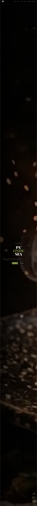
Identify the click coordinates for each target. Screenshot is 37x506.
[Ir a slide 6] (22, 504)
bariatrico (29, 1)
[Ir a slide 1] (14, 504)
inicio (15, 1)
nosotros (34, 1)
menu (18, 1)
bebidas (25, 1)
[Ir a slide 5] (21, 504)
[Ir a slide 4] (18, 504)
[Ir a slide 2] (15, 504)
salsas (21, 1)
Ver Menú (15, 263)
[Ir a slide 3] (17, 504)
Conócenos (22, 263)
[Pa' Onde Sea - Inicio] (2, 1)
